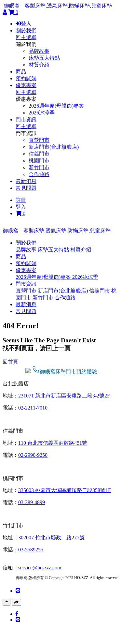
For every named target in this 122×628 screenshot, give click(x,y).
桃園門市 (39, 160)
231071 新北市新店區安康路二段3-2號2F (64, 395)
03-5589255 (30, 549)
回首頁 (10, 362)
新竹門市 (39, 167)
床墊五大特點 (44, 58)
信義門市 (39, 154)
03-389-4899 (31, 502)
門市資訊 (26, 119)
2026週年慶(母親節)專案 (56, 106)
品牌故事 (39, 51)
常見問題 (26, 188)
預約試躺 (26, 78)
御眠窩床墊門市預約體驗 (68, 371)
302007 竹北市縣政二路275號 (51, 537)
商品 (21, 71)
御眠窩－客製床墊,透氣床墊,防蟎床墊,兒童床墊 (58, 5)
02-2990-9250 (32, 455)
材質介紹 (39, 64)
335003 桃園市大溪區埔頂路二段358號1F (64, 490)
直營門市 (39, 140)
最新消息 (26, 181)
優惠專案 (26, 85)
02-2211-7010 (32, 408)
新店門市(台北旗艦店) (54, 147)
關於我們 (26, 30)
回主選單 (26, 37)
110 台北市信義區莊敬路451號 (52, 443)
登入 (26, 23)
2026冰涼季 (42, 112)
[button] (26, 243)
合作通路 (39, 174)
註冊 (21, 200)
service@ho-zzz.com (39, 567)
